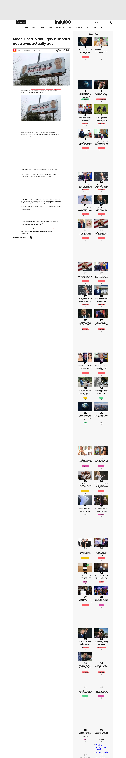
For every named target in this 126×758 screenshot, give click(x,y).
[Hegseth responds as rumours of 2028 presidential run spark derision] (85, 656)
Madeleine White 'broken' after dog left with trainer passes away (85, 552)
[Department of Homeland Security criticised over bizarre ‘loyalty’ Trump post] (101, 313)
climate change (85, 99)
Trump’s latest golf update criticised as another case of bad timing (101, 119)
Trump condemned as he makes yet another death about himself (101, 233)
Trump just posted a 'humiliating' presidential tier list (101, 666)
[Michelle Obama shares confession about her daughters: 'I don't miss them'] (85, 475)
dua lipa (101, 605)
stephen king (101, 189)
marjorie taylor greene (101, 99)
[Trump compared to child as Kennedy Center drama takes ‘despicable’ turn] (101, 290)
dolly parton (101, 514)
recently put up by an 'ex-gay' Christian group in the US (46, 89)
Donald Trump (85, 56)
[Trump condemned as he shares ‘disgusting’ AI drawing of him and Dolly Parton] (85, 223)
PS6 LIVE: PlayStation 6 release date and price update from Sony (85, 510)
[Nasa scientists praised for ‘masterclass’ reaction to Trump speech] (85, 41)
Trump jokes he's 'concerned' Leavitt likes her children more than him (85, 143)
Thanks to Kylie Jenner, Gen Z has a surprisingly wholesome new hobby (101, 460)
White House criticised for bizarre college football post (85, 119)
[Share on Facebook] (64, 50)
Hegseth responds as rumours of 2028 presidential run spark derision (85, 667)
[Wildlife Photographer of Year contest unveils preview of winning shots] (101, 748)
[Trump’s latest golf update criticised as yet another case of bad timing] (101, 109)
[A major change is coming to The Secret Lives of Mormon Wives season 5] (85, 723)
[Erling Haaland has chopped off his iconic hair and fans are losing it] (85, 450)
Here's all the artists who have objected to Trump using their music (85, 367)
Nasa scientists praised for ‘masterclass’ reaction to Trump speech (85, 51)
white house (85, 123)
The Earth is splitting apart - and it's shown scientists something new (85, 417)
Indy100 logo (63, 22)
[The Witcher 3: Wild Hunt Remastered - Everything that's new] (101, 723)
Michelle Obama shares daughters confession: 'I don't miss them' (85, 485)
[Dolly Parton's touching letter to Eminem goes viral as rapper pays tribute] (101, 500)
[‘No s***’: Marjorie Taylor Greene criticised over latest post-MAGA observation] (101, 84)
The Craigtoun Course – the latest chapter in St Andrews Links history (85, 691)
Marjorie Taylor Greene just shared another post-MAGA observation (101, 95)
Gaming (42, 27)
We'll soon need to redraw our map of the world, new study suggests (85, 95)
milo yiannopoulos (101, 647)
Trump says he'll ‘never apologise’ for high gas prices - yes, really (85, 643)
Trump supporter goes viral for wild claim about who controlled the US (85, 392)
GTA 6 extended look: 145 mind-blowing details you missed (101, 417)
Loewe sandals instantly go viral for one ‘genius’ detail (85, 577)
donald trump (85, 147)
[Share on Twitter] (67, 50)
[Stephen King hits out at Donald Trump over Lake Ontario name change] (101, 176)
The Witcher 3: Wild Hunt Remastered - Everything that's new (101, 734)
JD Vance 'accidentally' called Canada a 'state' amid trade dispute (101, 577)
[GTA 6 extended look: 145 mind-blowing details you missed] (101, 406)
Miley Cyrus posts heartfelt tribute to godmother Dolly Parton (101, 691)
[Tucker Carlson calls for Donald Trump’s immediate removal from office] (85, 199)
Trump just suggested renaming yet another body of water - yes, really (101, 367)
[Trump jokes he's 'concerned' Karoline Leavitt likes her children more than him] (85, 133)
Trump (50, 27)
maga (85, 397)
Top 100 (26, 27)
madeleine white (85, 558)
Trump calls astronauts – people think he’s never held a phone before (101, 209)
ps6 (85, 514)
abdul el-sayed (85, 605)
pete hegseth (85, 672)
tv (85, 739)
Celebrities (79, 27)
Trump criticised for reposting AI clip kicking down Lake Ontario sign (85, 186)
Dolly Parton (101, 491)
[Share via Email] (69, 50)
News (33, 27)
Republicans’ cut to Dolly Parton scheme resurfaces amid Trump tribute (101, 485)
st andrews (85, 695)
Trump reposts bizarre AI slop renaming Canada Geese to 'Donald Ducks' (101, 143)
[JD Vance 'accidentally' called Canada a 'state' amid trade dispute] (101, 567)
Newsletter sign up (102, 23)
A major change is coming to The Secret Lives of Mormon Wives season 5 (85, 734)
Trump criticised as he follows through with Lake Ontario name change (101, 553)
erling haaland (85, 466)
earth (85, 422)
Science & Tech (60, 27)
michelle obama (85, 491)
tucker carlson (85, 213)
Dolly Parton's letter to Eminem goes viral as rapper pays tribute (101, 510)
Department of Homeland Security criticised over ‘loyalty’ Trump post (101, 324)
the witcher (101, 739)
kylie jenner (101, 466)
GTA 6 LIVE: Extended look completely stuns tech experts (101, 51)
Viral (70, 27)
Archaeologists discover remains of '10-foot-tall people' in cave (101, 392)
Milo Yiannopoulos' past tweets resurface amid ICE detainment (101, 643)
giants (101, 397)
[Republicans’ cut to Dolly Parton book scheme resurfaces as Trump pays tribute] (101, 475)
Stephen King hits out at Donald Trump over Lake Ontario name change (101, 186)
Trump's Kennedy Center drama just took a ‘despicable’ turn (101, 300)
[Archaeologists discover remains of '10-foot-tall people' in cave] (101, 381)
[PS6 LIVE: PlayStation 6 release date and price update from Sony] (85, 500)
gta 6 (101, 56)
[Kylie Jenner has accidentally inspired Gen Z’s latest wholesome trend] (101, 450)
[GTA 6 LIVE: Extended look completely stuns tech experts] (101, 41)
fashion (85, 581)
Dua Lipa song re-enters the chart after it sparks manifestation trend (101, 601)
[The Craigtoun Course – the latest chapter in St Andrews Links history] (85, 681)
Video (87, 27)
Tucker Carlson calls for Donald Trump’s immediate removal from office (85, 209)
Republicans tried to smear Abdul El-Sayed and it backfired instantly (85, 601)
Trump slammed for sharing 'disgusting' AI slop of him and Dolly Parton (85, 234)
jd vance (101, 581)
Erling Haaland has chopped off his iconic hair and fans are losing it (85, 461)
